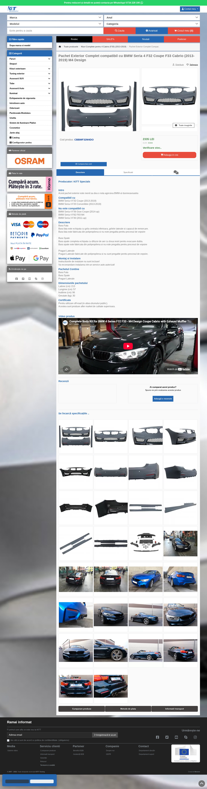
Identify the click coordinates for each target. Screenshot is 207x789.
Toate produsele (71, 46)
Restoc (74, 39)
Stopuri (13, 64)
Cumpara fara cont (84, 164)
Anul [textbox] (109, 17)
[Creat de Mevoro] (45, 770)
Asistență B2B (78, 754)
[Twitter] (23, 277)
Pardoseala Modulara (20, 113)
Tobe (12, 83)
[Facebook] (16, 277)
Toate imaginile (185, 125)
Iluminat (13, 93)
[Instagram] (42, 277)
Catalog (15, 137)
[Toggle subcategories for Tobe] (48, 83)
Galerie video (12, 751)
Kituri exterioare (17, 68)
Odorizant (14, 108)
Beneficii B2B (78, 751)
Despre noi (110, 751)
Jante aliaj (14, 132)
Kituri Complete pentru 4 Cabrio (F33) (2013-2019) (103, 46)
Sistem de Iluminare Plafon (23, 123)
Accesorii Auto (17, 88)
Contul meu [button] (190, 9)
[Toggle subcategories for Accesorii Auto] (48, 88)
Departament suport (146, 754)
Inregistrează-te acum (105, 735)
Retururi (43, 762)
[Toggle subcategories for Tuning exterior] (48, 73)
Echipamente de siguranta (22, 98)
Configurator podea (22, 142)
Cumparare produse (48, 751)
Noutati (145, 39)
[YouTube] (29, 277)
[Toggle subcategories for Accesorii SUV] (48, 78)
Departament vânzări (147, 751)
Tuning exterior (17, 73)
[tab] (176, 172)
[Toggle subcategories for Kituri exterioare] (48, 68)
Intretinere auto (17, 103)
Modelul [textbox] (14, 24)
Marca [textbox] (13, 17)
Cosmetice (15, 128)
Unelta (13, 118)
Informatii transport (47, 754)
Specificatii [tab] (128, 172)
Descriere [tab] (80, 172)
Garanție (43, 758)
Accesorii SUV (17, 78)
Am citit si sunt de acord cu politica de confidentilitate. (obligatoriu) (39, 740)
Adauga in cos (170, 155)
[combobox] (55, 17)
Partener (182, 39)
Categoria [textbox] (112, 24)
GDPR (108, 754)
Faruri (12, 59)
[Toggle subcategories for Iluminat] (48, 93)
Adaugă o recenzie (163, 399)
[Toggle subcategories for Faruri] (48, 59)
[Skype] (36, 277)
